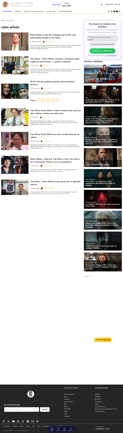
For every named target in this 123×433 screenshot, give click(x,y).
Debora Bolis (49, 41)
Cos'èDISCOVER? (66, 4)
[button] (21, 11)
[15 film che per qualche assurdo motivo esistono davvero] (14, 91)
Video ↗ (97, 404)
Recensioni (67, 399)
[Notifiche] (101, 4)
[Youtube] (13, 421)
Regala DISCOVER (100, 411)
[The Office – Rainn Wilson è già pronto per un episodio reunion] (14, 187)
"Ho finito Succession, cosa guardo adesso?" (99, 38)
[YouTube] (114, 11)
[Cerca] (30, 4)
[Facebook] (109, 11)
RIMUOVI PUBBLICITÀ (103, 339)
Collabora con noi (48, 426)
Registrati (109, 4)
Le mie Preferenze (65, 11)
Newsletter (98, 399)
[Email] (32, 421)
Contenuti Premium (69, 394)
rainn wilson (10, 20)
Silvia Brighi (46, 117)
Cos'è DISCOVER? (111, 55)
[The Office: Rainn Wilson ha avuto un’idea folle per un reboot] (14, 141)
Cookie (27, 426)
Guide (65, 413)
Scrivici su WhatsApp (104, 51)
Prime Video (67, 408)
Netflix (66, 406)
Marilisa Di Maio (47, 165)
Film (65, 404)
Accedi (117, 4)
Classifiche (67, 416)
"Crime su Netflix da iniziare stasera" (102, 44)
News (65, 396)
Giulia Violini (47, 88)
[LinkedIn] (28, 421)
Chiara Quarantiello (49, 188)
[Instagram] (111, 11)
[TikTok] (117, 11)
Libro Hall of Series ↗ (100, 406)
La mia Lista (50, 11)
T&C (33, 426)
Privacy (21, 426)
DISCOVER (56, 5)
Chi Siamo (6, 426)
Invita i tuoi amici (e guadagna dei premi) (106, 408)
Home (3, 20)
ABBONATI (98, 396)
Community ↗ (98, 401)
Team (39, 426)
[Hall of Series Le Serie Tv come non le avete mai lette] (5, 5)
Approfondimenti (68, 401)
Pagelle (66, 411)
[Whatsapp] (119, 11)
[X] (8, 421)
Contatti (14, 426)
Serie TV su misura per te (34, 11)
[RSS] (37, 421)
